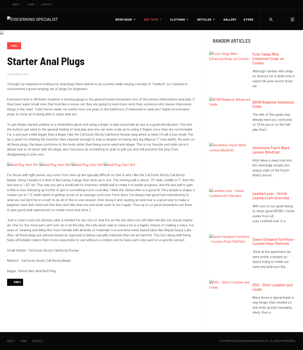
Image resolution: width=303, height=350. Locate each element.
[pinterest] (295, 4)
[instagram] (286, 4)
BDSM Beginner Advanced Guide (273, 104)
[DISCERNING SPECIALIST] (32, 19)
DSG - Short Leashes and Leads (272, 287)
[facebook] (276, 4)
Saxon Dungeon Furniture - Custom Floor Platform (274, 241)
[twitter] (281, 4)
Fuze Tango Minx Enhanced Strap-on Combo (268, 58)
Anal (14, 45)
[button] (126, 19)
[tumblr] (290, 4)
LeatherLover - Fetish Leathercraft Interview (270, 195)
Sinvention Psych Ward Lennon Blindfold (270, 149)
